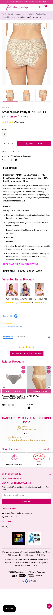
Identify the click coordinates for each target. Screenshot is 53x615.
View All (46, 449)
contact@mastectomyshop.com (29, 440)
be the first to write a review (26, 353)
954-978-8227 (39, 555)
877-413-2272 (28, 429)
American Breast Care (14, 464)
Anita (39, 464)
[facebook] (3, 527)
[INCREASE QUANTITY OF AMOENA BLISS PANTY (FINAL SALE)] (12, 143)
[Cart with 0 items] (44, 7)
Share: (4, 160)
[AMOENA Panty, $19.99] (39, 379)
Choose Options (14, 391)
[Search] (40, 7)
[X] (7, 527)
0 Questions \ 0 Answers (13, 326)
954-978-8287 (32, 566)
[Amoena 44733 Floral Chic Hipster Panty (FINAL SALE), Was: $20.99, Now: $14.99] (14, 379)
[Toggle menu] (3, 7)
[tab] (8, 337)
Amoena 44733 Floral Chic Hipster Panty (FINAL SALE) (14, 397)
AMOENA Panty (33, 396)
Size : (4, 129)
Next (49, 387)
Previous (4, 387)
